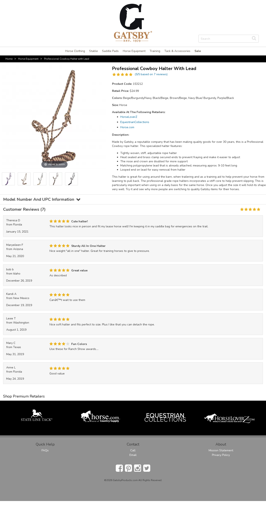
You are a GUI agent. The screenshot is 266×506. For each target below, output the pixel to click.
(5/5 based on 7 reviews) (151, 74)
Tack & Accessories (177, 51)
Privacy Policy (221, 455)
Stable (93, 51)
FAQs (45, 450)
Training (155, 51)
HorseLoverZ (128, 117)
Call (132, 450)
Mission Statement (221, 450)
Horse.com (127, 127)
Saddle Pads (110, 51)
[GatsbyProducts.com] (133, 23)
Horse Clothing (75, 51)
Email (133, 455)
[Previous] (5, 179)
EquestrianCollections (134, 122)
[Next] (104, 179)
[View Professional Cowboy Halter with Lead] (8, 178)
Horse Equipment (134, 51)
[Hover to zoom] (54, 117)
